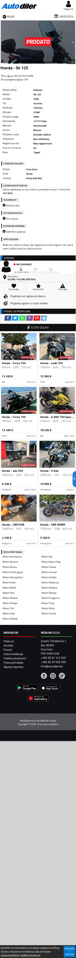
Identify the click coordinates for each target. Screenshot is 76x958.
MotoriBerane (10, 562)
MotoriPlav (8, 593)
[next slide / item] (72, 42)
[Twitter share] (15, 318)
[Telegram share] (43, 318)
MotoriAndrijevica (12, 556)
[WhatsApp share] (22, 318)
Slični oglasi (40, 327)
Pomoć (8, 650)
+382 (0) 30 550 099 (53, 662)
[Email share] (37, 318)
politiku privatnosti (30, 955)
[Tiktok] (62, 676)
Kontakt (8, 645)
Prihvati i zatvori (69, 951)
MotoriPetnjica (49, 587)
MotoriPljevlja (49, 593)
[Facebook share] (8, 318)
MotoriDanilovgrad (13, 572)
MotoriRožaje (10, 603)
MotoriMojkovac (50, 582)
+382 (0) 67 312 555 (53, 658)
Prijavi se (9, 641)
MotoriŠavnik (49, 613)
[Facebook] (44, 676)
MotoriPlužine (10, 598)
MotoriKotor (9, 582)
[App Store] (50, 688)
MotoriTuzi (8, 608)
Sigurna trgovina (13, 667)
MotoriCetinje (49, 567)
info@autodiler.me (52, 666)
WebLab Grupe (48, 720)
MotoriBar (47, 556)
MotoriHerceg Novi (13, 577)
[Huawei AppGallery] (38, 698)
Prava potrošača (13, 662)
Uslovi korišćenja (13, 654)
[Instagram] (53, 676)
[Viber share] (30, 318)
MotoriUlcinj (48, 608)
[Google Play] (26, 688)
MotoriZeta (9, 613)
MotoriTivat (48, 603)
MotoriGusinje (49, 572)
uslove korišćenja (10, 955)
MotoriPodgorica (51, 598)
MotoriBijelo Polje (51, 562)
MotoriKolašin (49, 577)
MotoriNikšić (9, 587)
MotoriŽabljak (10, 618)
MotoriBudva (10, 567)
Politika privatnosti (15, 658)
